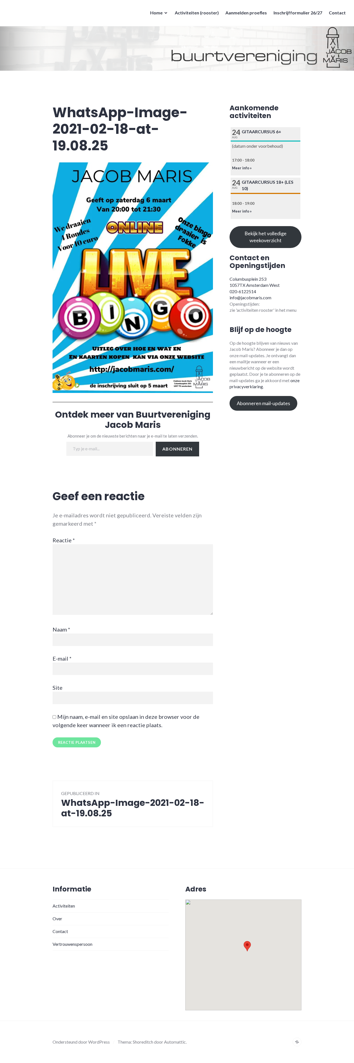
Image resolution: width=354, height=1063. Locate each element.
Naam (61, 629)
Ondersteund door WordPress (81, 1041)
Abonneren (177, 448)
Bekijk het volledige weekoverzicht (265, 236)
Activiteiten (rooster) (197, 12)
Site (58, 687)
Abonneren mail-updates (263, 403)
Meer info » (242, 168)
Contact (337, 12)
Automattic (175, 1041)
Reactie (64, 540)
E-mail (62, 658)
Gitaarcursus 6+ (261, 131)
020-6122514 (243, 291)
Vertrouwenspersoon (72, 944)
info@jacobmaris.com (250, 297)
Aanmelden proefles (246, 12)
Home (156, 12)
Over (57, 918)
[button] (247, 946)
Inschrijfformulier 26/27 (298, 12)
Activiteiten (64, 905)
